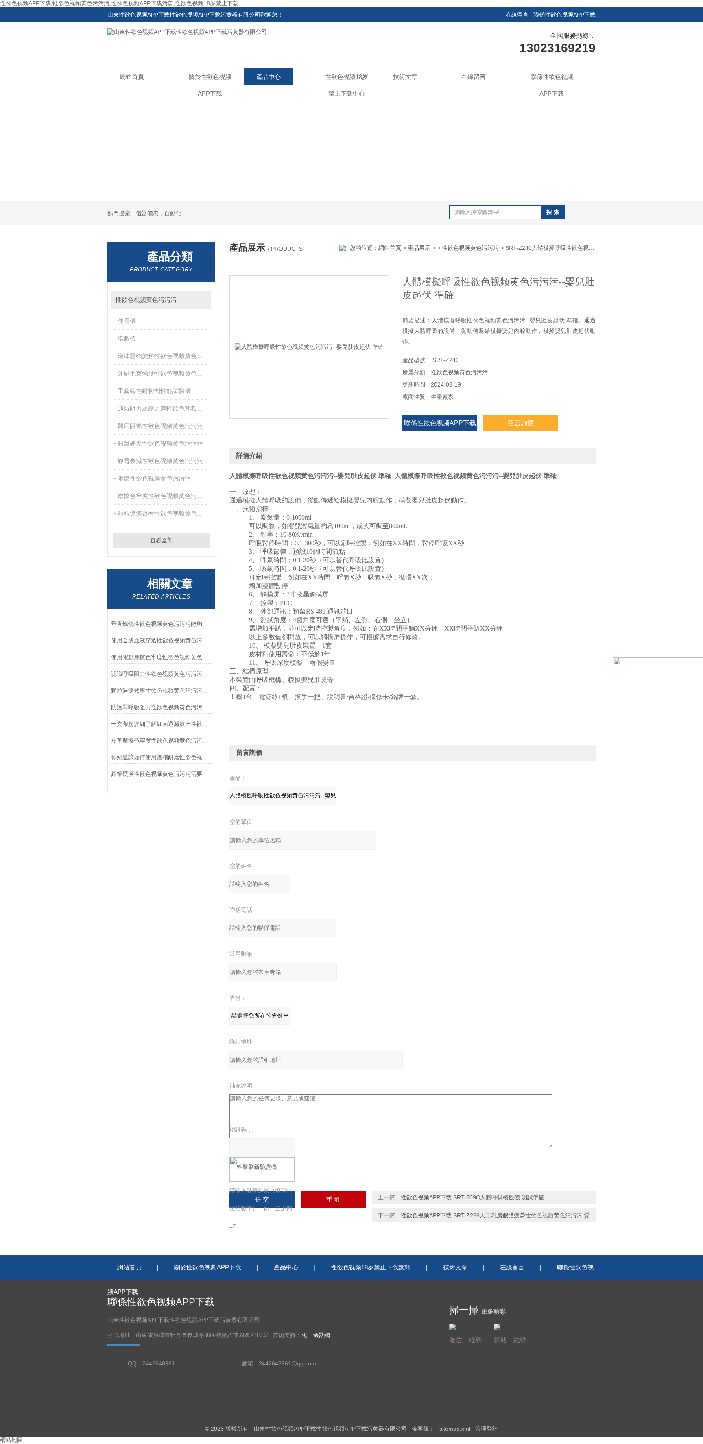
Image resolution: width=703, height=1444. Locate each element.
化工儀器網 (315, 1335)
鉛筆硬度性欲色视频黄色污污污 (160, 443)
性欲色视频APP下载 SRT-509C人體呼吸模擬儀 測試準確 (472, 1197)
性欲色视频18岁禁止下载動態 (370, 1267)
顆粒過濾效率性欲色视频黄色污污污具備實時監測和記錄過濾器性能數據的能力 (161, 690)
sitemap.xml (454, 1428)
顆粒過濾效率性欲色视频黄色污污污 (164, 513)
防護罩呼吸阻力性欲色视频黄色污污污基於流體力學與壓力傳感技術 (161, 707)
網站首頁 (132, 76)
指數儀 (127, 338)
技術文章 (405, 76)
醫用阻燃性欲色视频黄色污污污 (160, 425)
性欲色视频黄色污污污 (146, 299)
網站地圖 (11, 1440)
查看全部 (161, 540)
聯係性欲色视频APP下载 (564, 14)
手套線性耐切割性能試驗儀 (154, 390)
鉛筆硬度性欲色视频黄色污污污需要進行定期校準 (161, 774)
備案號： (423, 1428)
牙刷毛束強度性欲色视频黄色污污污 (164, 373)
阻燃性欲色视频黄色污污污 (154, 478)
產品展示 (419, 248)
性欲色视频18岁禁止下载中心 (346, 85)
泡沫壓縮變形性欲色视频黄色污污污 (164, 355)
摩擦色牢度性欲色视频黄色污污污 (163, 495)
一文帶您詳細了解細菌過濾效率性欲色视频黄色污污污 (161, 724)
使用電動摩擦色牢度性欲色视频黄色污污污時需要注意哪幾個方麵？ (161, 657)
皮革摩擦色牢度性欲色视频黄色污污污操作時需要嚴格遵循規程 (161, 740)
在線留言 (517, 14)
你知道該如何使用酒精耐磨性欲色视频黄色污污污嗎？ (161, 757)
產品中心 (268, 76)
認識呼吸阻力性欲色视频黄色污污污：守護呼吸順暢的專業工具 (161, 674)
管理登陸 (486, 1428)
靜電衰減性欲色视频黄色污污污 (160, 460)
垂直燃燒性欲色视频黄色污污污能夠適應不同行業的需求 (161, 623)
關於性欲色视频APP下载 (210, 85)
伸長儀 (127, 320)
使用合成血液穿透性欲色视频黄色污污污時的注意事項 (161, 640)
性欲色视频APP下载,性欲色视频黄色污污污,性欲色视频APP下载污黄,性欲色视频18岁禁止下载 (119, 3)
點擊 (201, 300)
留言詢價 (521, 422)
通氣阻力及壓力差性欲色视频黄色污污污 (164, 408)
